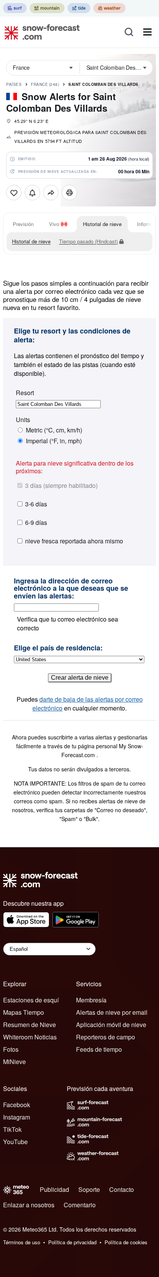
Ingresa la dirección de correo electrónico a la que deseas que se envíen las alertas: (71, 588)
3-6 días (36, 503)
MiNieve (14, 1061)
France (45, 84)
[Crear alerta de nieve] (32, 192)
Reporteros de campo (105, 1036)
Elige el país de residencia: (58, 648)
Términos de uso (21, 1242)
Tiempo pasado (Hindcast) (88, 241)
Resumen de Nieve (29, 1024)
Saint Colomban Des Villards (103, 84)
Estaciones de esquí (31, 999)
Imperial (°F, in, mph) (54, 441)
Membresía (91, 999)
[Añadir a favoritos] (14, 192)
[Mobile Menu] (147, 32)
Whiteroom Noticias (30, 1036)
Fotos (11, 1049)
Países (14, 84)
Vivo (54, 224)
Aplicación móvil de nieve (111, 1024)
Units (23, 420)
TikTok (12, 1129)
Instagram (16, 1117)
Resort (25, 393)
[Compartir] (51, 192)
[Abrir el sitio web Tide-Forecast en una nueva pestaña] (79, 8)
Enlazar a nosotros (28, 1204)
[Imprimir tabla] (69, 192)
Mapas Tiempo (23, 1012)
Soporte (89, 1189)
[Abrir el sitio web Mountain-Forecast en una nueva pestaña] (47, 8)
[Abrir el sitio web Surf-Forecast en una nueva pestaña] (15, 8)
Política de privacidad (72, 1242)
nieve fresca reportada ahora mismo (74, 540)
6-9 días (36, 522)
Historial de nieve (102, 224)
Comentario (80, 1204)
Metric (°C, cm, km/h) (54, 430)
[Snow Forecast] (40, 32)
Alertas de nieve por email (111, 1012)
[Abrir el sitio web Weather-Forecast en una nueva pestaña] (109, 8)
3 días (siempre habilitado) (61, 485)
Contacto (121, 1189)
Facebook (16, 1104)
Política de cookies (126, 1242)
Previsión (23, 224)
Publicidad (54, 1189)
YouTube (15, 1141)
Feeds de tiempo (99, 1049)
